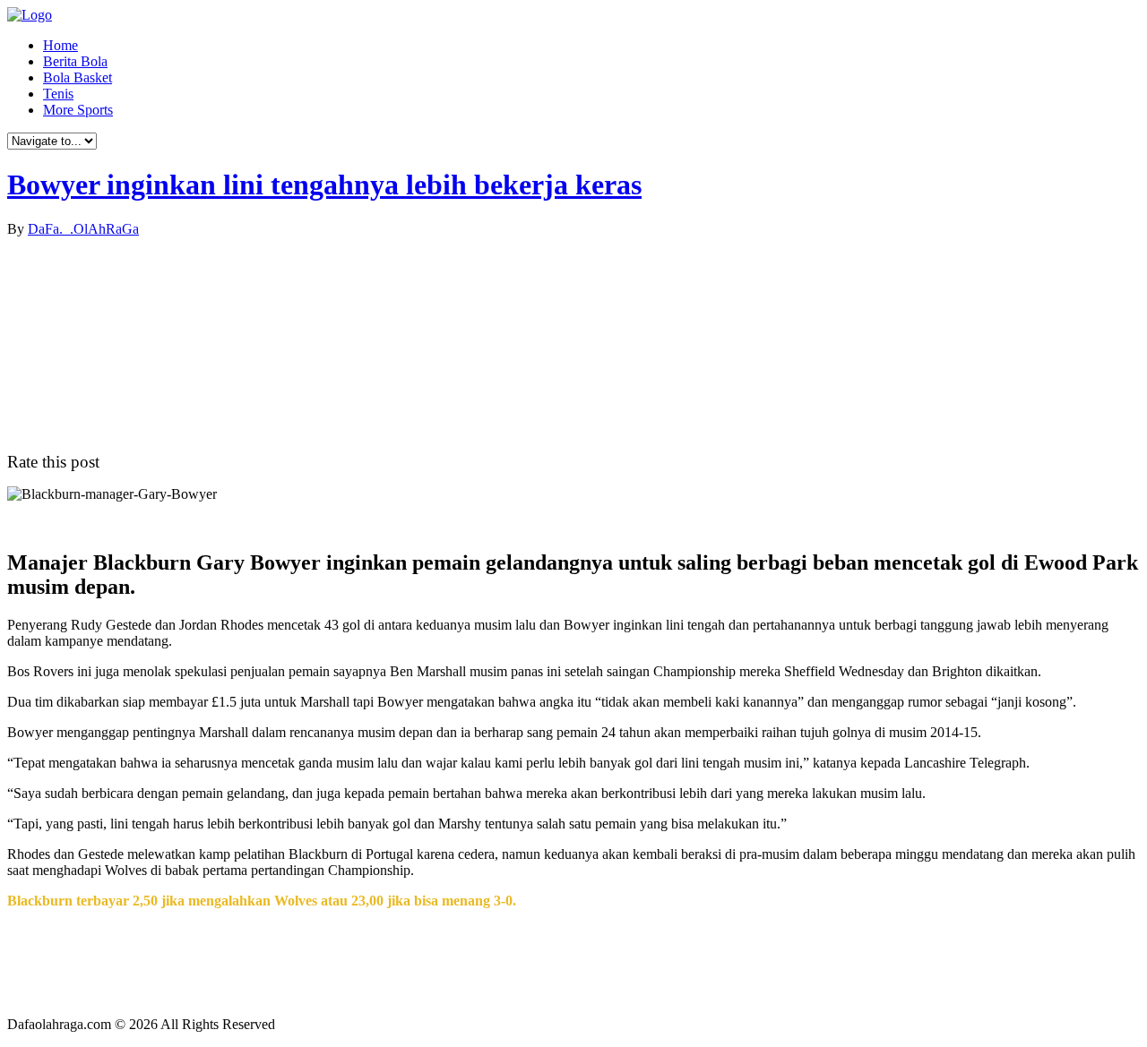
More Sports (78, 109)
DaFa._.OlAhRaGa (83, 228)
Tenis (58, 93)
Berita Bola (75, 61)
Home (60, 45)
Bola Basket (77, 77)
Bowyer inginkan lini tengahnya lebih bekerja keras (324, 184)
